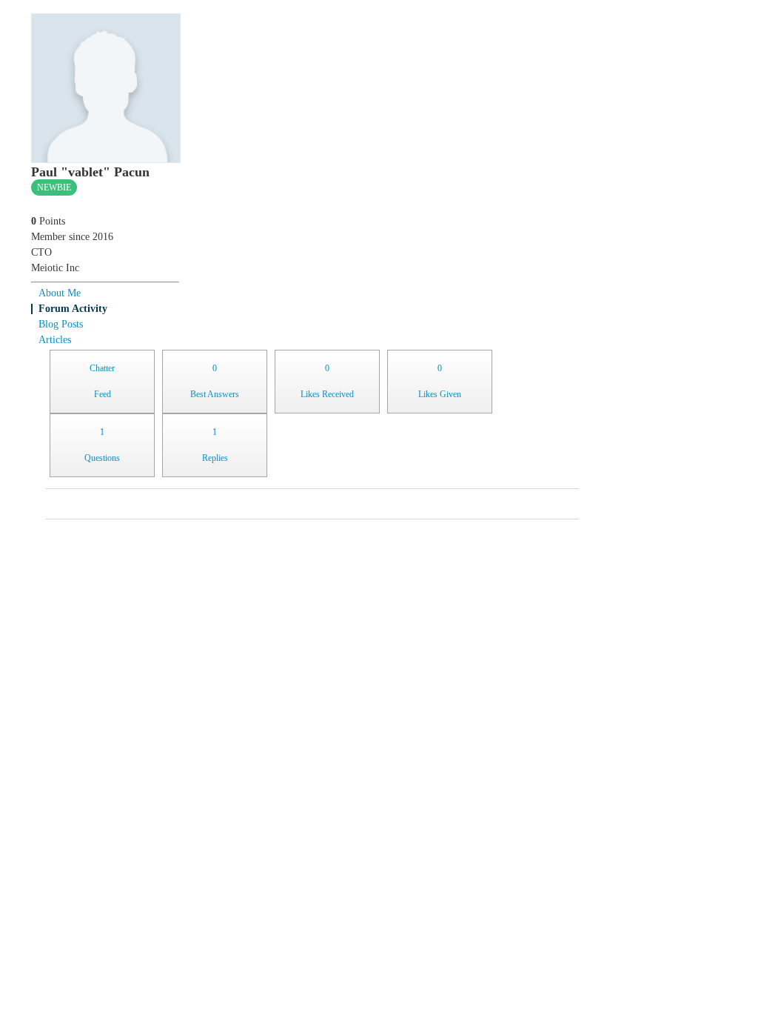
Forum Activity (72, 308)
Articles (54, 339)
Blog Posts (60, 324)
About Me (59, 293)
